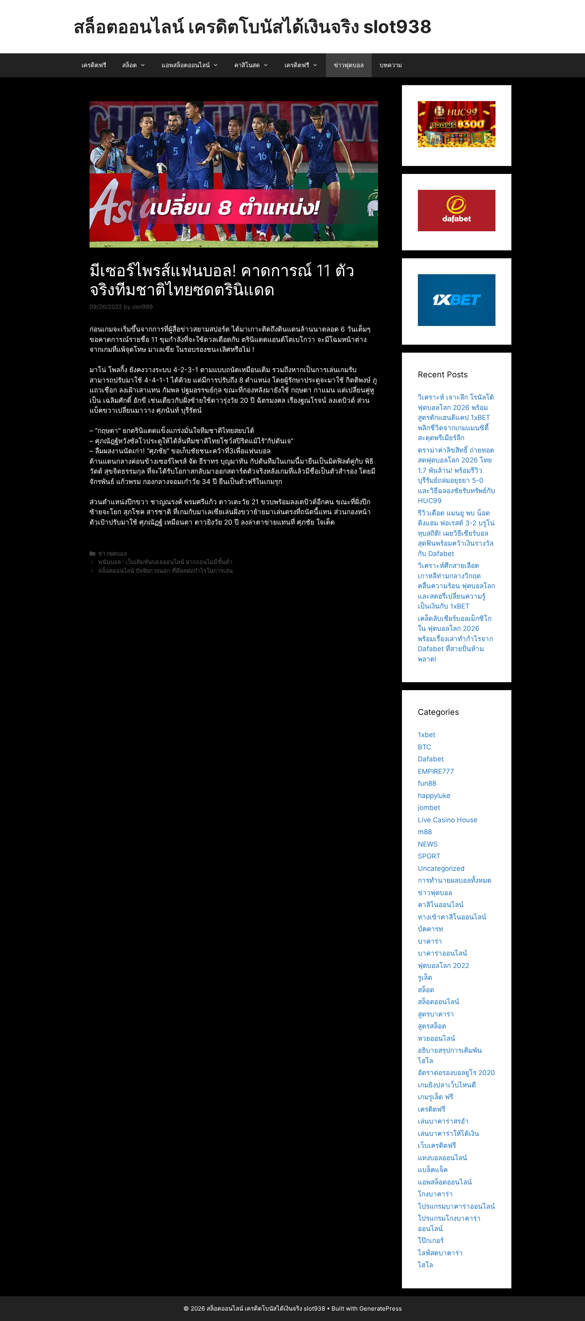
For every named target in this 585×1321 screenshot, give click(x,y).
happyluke (434, 796)
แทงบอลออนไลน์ (442, 1158)
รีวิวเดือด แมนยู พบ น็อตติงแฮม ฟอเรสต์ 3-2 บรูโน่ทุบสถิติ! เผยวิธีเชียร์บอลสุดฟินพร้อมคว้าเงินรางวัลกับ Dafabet (456, 533)
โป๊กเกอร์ (431, 1241)
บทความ (391, 65)
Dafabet (431, 759)
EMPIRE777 (436, 771)
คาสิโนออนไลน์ (441, 905)
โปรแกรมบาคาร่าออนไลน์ (456, 1206)
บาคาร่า (430, 941)
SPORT (429, 856)
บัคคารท (430, 929)
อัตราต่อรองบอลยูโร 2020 (456, 1073)
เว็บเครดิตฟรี (437, 1145)
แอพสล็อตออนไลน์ (186, 65)
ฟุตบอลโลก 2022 (443, 966)
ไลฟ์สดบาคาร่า (440, 1253)
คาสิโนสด (247, 65)
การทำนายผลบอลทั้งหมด (454, 880)
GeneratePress (380, 1308)
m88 (425, 832)
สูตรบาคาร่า (436, 1014)
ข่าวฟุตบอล (349, 65)
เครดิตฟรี (94, 65)
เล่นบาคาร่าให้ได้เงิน (448, 1134)
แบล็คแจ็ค (433, 1170)
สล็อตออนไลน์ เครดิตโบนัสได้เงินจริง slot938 (253, 26)
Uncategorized (441, 868)
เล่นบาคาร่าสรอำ (443, 1121)
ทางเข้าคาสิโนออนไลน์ (452, 917)
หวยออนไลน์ (436, 1038)
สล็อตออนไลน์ (438, 1002)
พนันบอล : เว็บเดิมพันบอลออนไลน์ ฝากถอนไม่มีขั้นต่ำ (165, 561)
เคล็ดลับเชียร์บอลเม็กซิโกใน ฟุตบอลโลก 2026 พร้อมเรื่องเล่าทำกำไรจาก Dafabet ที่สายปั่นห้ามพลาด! (455, 639)
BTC (424, 747)
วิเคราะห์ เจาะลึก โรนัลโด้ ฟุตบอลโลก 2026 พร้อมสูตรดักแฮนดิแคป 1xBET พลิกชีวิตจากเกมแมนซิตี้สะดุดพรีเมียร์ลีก (456, 417)
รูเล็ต (425, 977)
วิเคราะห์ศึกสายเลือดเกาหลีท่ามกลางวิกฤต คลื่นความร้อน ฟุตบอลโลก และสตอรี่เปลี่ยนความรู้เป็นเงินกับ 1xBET (456, 586)
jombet (429, 808)
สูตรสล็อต (432, 1026)
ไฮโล (425, 1265)
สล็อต (129, 65)
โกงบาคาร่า (435, 1194)
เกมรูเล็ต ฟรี (435, 1097)
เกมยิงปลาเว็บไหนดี (447, 1085)
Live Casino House (448, 820)
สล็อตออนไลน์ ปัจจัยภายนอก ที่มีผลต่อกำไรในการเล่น (165, 570)
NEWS (428, 844)
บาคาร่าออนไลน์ (442, 953)
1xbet (426, 735)
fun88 (427, 783)
